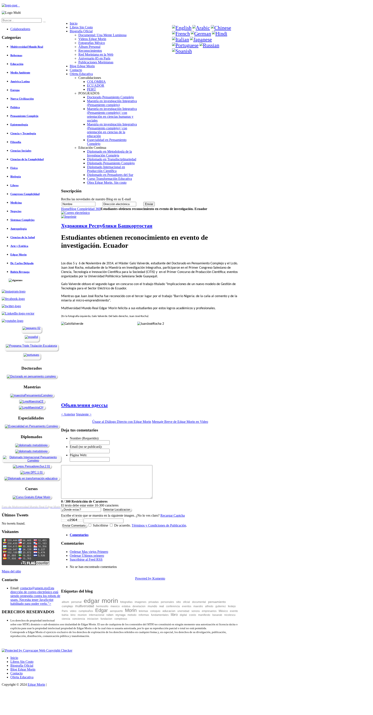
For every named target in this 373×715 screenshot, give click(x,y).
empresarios (209, 611)
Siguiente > (84, 414)
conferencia (173, 606)
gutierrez (220, 606)
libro (174, 615)
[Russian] (209, 45)
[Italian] (180, 39)
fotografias (126, 602)
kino (73, 614)
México (223, 611)
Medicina (16, 202)
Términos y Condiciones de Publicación (159, 525)
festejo (232, 606)
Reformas (16, 55)
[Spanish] (182, 51)
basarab (217, 614)
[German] (201, 34)
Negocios (15, 211)
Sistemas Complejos (22, 219)
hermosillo (102, 606)
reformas (144, 614)
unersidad (183, 611)
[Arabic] (201, 28)
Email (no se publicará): (86, 446)
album (65, 602)
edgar (92, 600)
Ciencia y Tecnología (23, 133)
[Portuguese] (185, 45)
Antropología (18, 228)
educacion (169, 611)
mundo (152, 606)
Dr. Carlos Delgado (22, 263)
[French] (181, 34)
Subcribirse (100, 525)
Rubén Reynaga (20, 271)
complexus (120, 618)
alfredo (209, 606)
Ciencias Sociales (20, 150)
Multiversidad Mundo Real (26, 46)
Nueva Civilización (22, 98)
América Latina (20, 81)
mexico (115, 606)
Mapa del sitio (11, 571)
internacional (96, 614)
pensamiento (217, 602)
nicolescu (229, 614)
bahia (65, 614)
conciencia (78, 618)
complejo (67, 606)
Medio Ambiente (20, 72)
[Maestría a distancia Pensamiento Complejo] (31, 395)
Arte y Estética (19, 246)
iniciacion (92, 618)
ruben (109, 614)
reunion (82, 614)
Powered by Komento (150, 578)
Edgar (101, 610)
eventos (186, 606)
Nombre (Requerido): (84, 438)
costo (192, 614)
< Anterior (68, 414)
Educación (16, 64)
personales (167, 602)
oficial (186, 602)
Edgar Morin (18, 254)
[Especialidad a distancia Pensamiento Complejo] (31, 426)
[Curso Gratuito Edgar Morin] (31, 497)
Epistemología (19, 124)
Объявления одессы (84, 405)
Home (65, 209)
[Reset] (44, 21)
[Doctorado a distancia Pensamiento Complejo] (31, 376)
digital (183, 614)
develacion (139, 606)
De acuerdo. (122, 525)
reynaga (120, 614)
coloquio (155, 611)
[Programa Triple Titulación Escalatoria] (31, 345)
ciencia (66, 618)
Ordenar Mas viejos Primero (89, 551)
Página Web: (78, 455)
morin (110, 600)
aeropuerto (116, 611)
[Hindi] (219, 34)
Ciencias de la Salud (22, 237)
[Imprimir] (68, 216)
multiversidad (84, 606)
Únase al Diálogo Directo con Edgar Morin (121, 421)
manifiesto (204, 614)
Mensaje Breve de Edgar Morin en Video (180, 421)
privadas (154, 602)
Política (15, 107)
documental (199, 602)
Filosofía (15, 142)
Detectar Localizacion (116, 509)
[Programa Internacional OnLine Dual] (31, 337)
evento (234, 611)
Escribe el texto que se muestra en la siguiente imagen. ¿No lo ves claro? (123, 515)
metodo (132, 614)
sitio (178, 602)
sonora (195, 611)
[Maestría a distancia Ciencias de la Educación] (31, 401)
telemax (143, 611)
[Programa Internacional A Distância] (31, 354)
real (161, 606)
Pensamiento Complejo (24, 116)
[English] (181, 28)
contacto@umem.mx (34, 588)
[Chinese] (221, 28)
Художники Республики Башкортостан (106, 226)
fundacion (106, 618)
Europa (15, 90)
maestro (198, 606)
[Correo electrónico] (75, 213)
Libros (14, 185)
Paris (65, 611)
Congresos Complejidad (25, 194)
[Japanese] (201, 39)
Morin (131, 610)
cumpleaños (86, 611)
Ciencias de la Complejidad (27, 159)
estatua (126, 606)
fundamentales (160, 614)
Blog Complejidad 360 (85, 209)
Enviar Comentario (73, 525)
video (73, 611)
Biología (15, 176)
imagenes (140, 602)
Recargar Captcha (172, 515)
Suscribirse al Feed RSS (86, 559)
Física (14, 167)
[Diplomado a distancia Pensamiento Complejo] (31, 460)
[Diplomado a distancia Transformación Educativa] (31, 478)
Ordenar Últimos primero (87, 555)
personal (76, 602)
